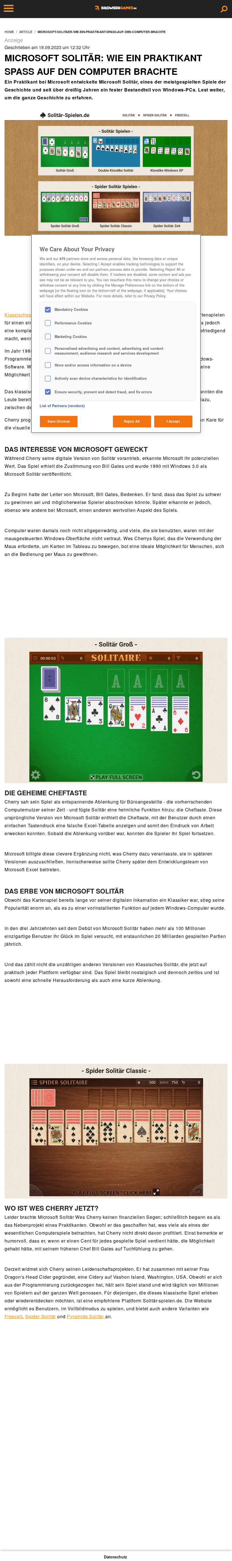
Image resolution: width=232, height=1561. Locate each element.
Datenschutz (115, 1557)
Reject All (132, 421)
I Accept (173, 421)
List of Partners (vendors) (62, 405)
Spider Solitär (40, 1316)
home (9, 31)
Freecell (13, 1316)
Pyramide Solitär (86, 1316)
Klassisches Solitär (26, 314)
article (25, 31)
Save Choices (59, 421)
